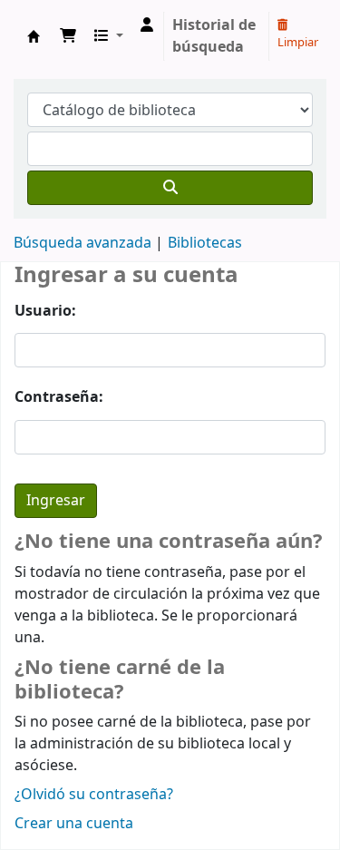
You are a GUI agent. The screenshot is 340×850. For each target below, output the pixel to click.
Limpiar (297, 42)
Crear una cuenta (74, 824)
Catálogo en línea (33, 36)
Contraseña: (59, 397)
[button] (68, 36)
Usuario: (45, 311)
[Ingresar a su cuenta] (147, 25)
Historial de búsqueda (214, 36)
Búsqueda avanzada (82, 243)
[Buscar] (170, 188)
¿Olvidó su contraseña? (94, 795)
